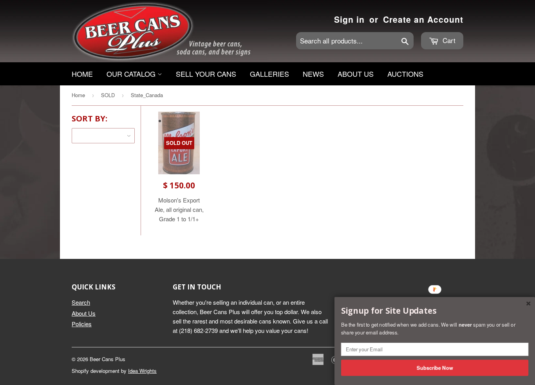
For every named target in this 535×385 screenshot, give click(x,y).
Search (81, 302)
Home (82, 74)
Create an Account (423, 19)
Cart (448, 40)
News (313, 74)
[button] (434, 311)
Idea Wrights (142, 370)
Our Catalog (132, 74)
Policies (82, 324)
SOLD (108, 95)
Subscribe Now (435, 367)
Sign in (349, 19)
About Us (356, 74)
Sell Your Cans (206, 74)
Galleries (269, 74)
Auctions (405, 74)
